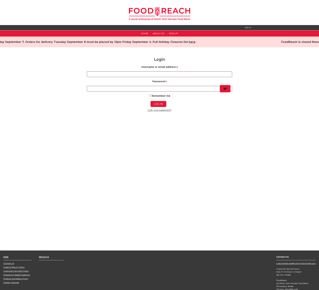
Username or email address (159, 67)
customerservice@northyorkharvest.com (296, 263)
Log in (158, 103)
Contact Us (8, 263)
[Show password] (225, 88)
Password (159, 82)
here (184, 42)
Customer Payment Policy (16, 271)
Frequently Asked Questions (16, 275)
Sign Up (173, 33)
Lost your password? (159, 110)
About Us (158, 33)
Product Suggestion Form (15, 278)
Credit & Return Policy (14, 267)
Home (144, 33)
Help (5, 257)
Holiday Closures (11, 282)
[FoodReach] (159, 13)
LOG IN (248, 27)
